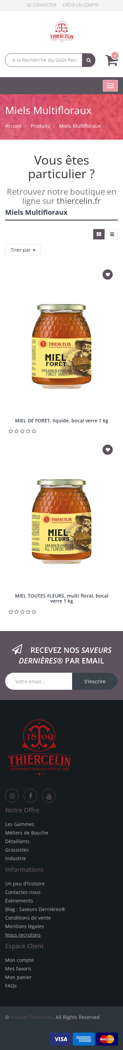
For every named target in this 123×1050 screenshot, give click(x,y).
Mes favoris (18, 968)
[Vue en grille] (99, 234)
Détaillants (17, 841)
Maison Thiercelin (31, 1017)
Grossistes (17, 849)
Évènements (19, 900)
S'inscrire (95, 681)
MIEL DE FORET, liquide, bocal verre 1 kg (61, 420)
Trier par (21, 250)
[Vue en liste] (112, 234)
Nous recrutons (23, 935)
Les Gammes (19, 824)
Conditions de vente (28, 917)
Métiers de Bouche (26, 832)
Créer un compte (81, 5)
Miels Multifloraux (79, 126)
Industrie (15, 858)
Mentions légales (24, 926)
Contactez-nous (23, 892)
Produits (40, 126)
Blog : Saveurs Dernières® (35, 909)
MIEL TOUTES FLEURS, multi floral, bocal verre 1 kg (61, 598)
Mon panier (18, 977)
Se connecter (41, 5)
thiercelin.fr (79, 200)
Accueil (13, 126)
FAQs (11, 985)
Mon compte (19, 960)
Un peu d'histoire (25, 883)
